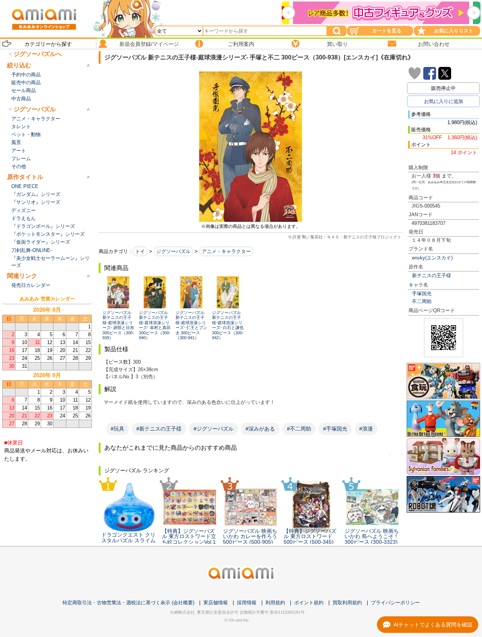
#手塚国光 (335, 429)
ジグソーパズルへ (38, 54)
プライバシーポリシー (395, 602)
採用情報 (246, 602)
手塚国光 (422, 293)
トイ (140, 251)
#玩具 (117, 429)
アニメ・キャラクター (226, 251)
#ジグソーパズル (213, 429)
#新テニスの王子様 (159, 429)
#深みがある (260, 429)
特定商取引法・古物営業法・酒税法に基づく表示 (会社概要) (128, 602)
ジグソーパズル (173, 251)
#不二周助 (299, 429)
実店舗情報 (215, 602)
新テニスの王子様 (431, 275)
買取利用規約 (347, 602)
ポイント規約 (308, 602)
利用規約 (275, 602)
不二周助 (422, 301)
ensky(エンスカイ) (432, 258)
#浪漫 (366, 429)
